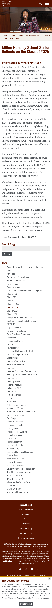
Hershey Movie (13, 381)
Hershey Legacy (14, 378)
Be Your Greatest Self (16, 280)
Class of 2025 (13, 307)
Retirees (26, 524)
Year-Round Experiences (17, 492)
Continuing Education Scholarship (21, 321)
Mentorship (12, 401)
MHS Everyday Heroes (16, 405)
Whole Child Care (14, 489)
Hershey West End (14, 385)
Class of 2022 (13, 297)
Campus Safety (13, 287)
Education (11, 337)
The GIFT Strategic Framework (20, 472)
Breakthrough (13, 284)
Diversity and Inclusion (17, 331)
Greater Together (14, 358)
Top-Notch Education (16, 475)
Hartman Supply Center (17, 361)
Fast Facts (11, 344)
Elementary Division (15, 341)
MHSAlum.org (26, 533)
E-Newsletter (26, 514)
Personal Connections (16, 425)
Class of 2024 (13, 304)
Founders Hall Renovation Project (21, 351)
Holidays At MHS (14, 388)
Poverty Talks (12, 428)
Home (4, 35)
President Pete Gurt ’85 (17, 432)
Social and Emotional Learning (20, 452)
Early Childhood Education (18, 334)
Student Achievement (16, 465)
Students (12, 35)
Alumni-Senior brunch (17, 154)
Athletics (11, 274)
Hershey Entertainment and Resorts (22, 374)
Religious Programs (15, 442)
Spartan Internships (15, 458)
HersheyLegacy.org (26, 538)
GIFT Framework (26, 510)
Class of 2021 (12, 294)
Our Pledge (11, 418)
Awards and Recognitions (18, 277)
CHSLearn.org (26, 528)
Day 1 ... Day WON (14, 327)
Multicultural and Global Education (22, 411)
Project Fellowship (14, 435)
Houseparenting (14, 395)
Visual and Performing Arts (18, 482)
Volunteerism (12, 485)
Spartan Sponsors (14, 462)
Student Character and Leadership (22, 469)
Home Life (11, 391)
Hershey (10, 368)
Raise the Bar (12, 438)
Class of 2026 (13, 311)
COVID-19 (11, 324)
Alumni (10, 270)
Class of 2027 (12, 314)
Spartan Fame (13, 455)
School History (13, 448)
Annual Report (26, 505)
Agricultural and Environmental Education (25, 267)
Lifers (9, 398)
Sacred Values (22, 196)
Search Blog (8, 244)
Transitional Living (15, 479)
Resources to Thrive (15, 445)
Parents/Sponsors (15, 421)
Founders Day (13, 348)
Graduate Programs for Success (20, 354)
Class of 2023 (13, 300)
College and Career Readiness (19, 317)
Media (26, 519)
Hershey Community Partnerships (21, 371)
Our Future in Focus (15, 415)
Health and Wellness (15, 364)
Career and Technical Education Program (24, 290)
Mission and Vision (15, 408)
